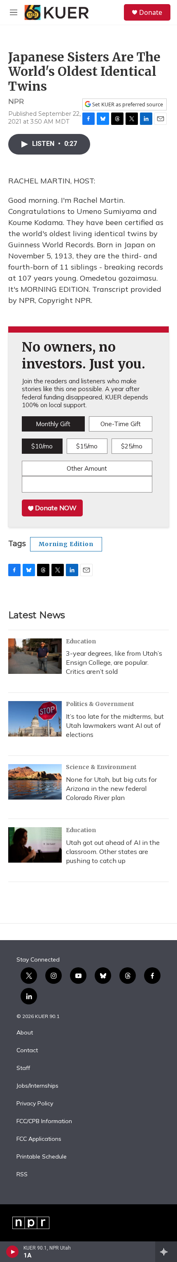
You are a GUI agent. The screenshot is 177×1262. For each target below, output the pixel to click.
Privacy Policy (34, 1103)
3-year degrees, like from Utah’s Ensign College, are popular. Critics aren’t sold (114, 662)
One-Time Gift (120, 424)
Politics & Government (100, 704)
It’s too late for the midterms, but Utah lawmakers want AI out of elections (115, 725)
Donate (150, 12)
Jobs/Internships (37, 1086)
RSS (22, 1174)
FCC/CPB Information (44, 1121)
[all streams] (166, 1251)
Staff (23, 1068)
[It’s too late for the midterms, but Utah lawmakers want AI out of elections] (35, 719)
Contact (27, 1050)
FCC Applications (38, 1139)
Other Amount (87, 468)
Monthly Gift (53, 424)
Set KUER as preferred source (127, 104)
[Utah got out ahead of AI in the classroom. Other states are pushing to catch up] (35, 845)
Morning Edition (66, 544)
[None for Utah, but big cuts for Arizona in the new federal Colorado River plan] (35, 782)
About (24, 1033)
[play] (12, 1252)
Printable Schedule (41, 1157)
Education (81, 641)
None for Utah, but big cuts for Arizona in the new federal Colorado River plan (111, 788)
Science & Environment (101, 767)
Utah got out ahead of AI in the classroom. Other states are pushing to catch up (113, 851)
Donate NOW (55, 508)
